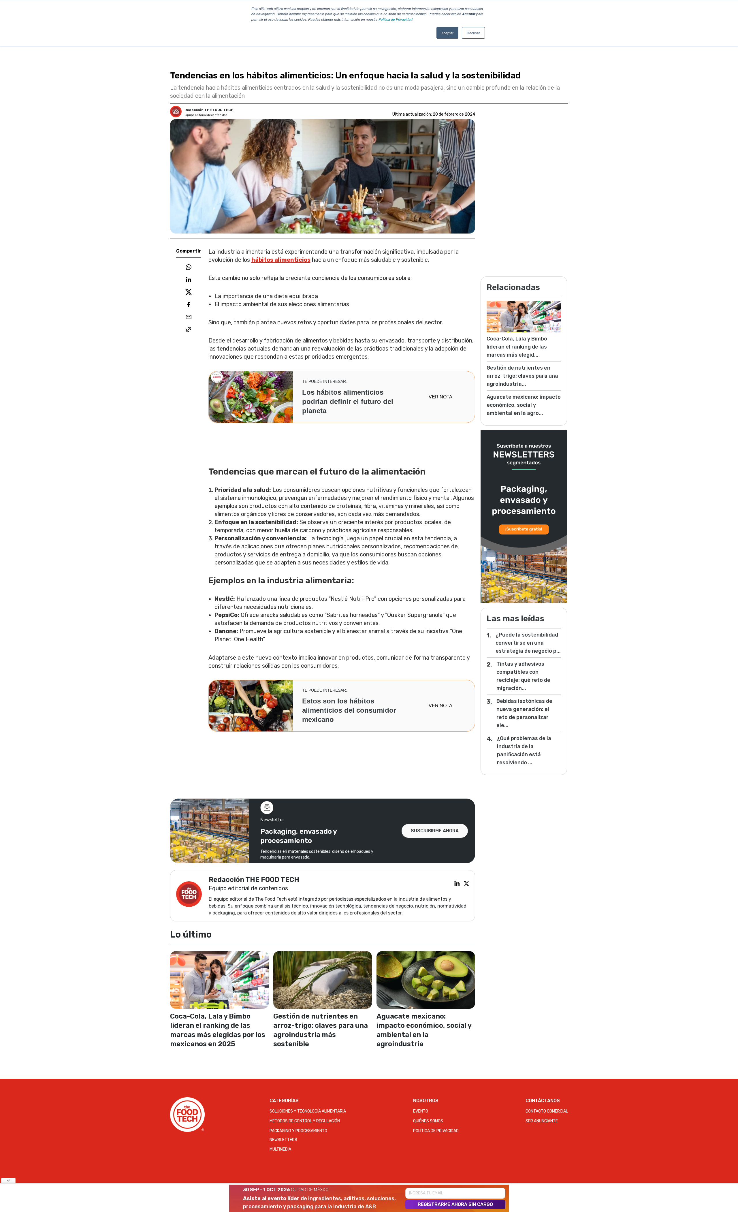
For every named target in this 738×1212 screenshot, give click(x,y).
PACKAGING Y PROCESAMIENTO (298, 1130)
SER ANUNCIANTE (542, 1121)
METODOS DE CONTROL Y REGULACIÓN (305, 1121)
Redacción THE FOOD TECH (209, 110)
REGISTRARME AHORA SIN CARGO (455, 1204)
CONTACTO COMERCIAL (547, 1111)
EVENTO (420, 1111)
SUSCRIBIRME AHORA (435, 830)
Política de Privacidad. (396, 19)
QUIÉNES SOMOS (428, 1121)
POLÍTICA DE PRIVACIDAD (436, 1130)
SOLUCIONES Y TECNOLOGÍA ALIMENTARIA (308, 1111)
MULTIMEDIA (280, 1149)
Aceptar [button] (447, 32)
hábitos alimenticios (280, 259)
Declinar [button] (473, 32)
